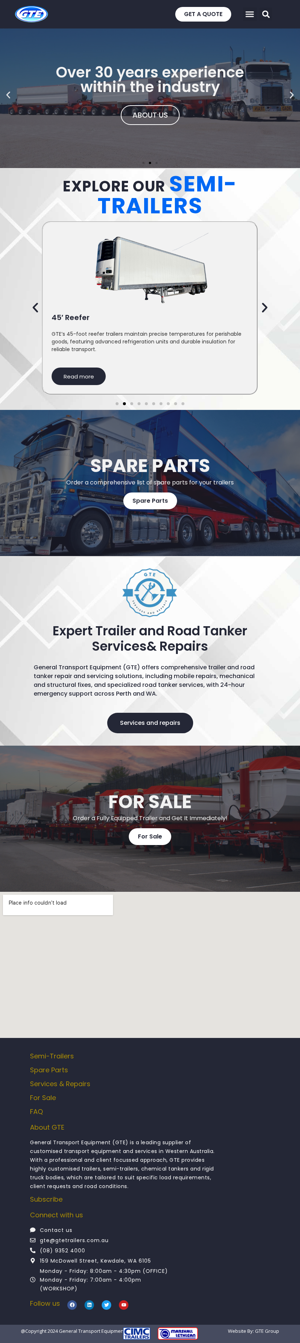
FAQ (36, 1111)
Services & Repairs (60, 1083)
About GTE (47, 1127)
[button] (265, 14)
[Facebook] (72, 1305)
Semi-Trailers (52, 1056)
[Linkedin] (89, 1305)
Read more (79, 376)
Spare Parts (49, 1069)
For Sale (43, 1097)
